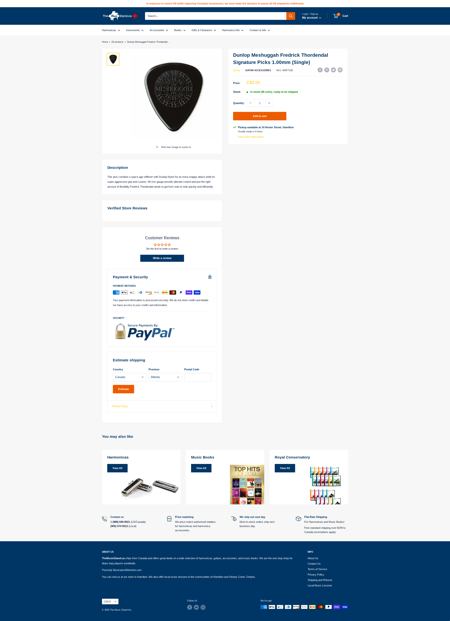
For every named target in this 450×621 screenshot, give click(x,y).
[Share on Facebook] (320, 69)
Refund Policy (120, 406)
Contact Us (314, 563)
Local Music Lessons (320, 585)
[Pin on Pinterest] (326, 69)
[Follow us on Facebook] (189, 607)
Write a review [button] (162, 258)
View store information (250, 136)
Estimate (123, 389)
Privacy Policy (316, 574)
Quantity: (239, 102)
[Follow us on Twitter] (196, 607)
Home (105, 42)
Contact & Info (258, 30)
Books (178, 30)
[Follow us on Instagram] (203, 607)
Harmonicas (109, 30)
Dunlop (236, 70)
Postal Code (191, 369)
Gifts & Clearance (202, 30)
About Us (313, 558)
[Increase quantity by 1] (269, 103)
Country (118, 369)
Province (154, 369)
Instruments (133, 30)
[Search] (290, 16)
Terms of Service (317, 569)
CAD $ (107, 601)
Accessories (157, 30)
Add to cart (259, 115)
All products (117, 42)
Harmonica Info (231, 30)
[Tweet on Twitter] (333, 69)
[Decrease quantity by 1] (250, 103)
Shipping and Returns (320, 579)
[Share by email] (340, 69)
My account (310, 17)
